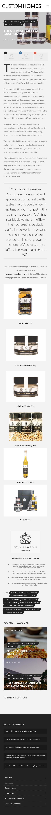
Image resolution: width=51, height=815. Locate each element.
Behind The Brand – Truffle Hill (20, 652)
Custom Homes (10, 788)
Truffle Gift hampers (28, 609)
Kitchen (12, 647)
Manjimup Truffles (29, 602)
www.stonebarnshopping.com (16, 274)
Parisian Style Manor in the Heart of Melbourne (25, 739)
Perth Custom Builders (19, 678)
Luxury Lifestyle (13, 24)
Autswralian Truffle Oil (23, 596)
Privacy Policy (10, 793)
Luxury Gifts (11, 602)
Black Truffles (12, 599)
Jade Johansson (14, 40)
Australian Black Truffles (24, 592)
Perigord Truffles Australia (19, 606)
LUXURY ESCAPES (32, 675)
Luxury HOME (28, 21)
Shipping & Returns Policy (14, 798)
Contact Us (9, 783)
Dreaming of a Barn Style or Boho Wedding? (25, 684)
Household (31, 643)
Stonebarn (10, 609)
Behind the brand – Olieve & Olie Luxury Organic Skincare (27, 766)
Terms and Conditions (13, 803)
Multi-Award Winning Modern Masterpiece (22, 731)
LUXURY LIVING (15, 675)
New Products (12, 21)
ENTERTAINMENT (15, 643)
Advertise (8, 778)
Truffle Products (13, 612)
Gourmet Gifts (29, 599)
